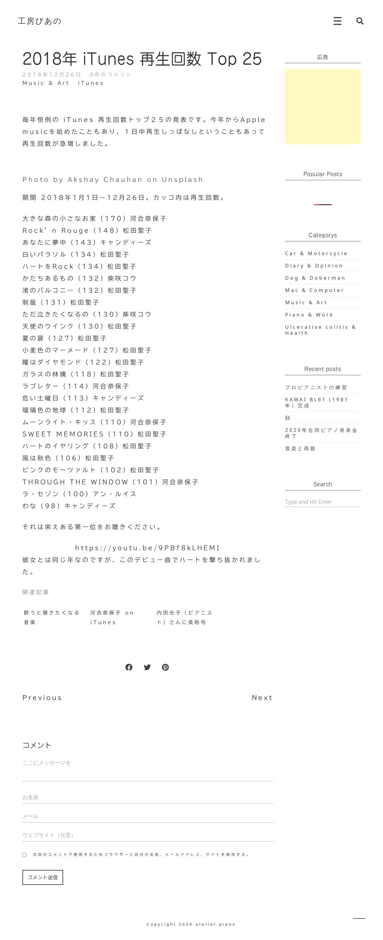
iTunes (91, 83)
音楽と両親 (301, 448)
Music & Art (46, 83)
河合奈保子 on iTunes (112, 617)
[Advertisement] (323, 106)
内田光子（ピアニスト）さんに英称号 (185, 617)
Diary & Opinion (314, 266)
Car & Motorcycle (316, 253)
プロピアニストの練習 (316, 387)
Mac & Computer (315, 290)
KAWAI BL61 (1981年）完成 (317, 402)
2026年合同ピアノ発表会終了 (321, 433)
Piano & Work (309, 315)
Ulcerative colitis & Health (321, 330)
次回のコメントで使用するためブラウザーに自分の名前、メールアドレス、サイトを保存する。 (142, 854)
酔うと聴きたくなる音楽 (52, 617)
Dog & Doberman (315, 278)
